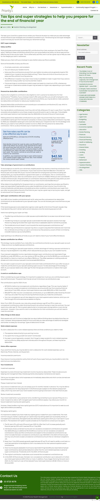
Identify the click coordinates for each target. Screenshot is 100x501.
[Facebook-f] (93, 2)
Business (82, 122)
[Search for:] (85, 38)
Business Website (55, 497)
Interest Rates (84, 147)
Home (25, 7)
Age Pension (83, 114)
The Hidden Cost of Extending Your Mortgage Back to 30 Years (87, 73)
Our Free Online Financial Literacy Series (45, 2)
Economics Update (85, 127)
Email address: (82, 49)
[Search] (95, 38)
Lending (82, 152)
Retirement (83, 160)
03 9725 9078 (10, 481)
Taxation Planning (19, 27)
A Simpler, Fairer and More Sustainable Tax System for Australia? (88, 91)
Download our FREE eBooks (10, 2)
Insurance (82, 145)
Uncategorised (31, 27)
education (82, 129)
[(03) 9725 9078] (78, 2)
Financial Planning (85, 140)
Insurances (53, 7)
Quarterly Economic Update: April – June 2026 (87, 85)
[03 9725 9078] (1, 481)
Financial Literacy (85, 137)
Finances (82, 135)
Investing (82, 150)
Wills (80, 170)
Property (82, 157)
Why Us (31, 7)
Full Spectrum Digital (70, 497)
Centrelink (82, 124)
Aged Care (83, 117)
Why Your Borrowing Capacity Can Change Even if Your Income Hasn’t (88, 80)
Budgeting (82, 119)
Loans (81, 155)
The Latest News (26, 2)
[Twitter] (97, 2)
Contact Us (94, 10)
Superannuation (66, 7)
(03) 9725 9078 (85, 2)
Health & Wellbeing (85, 142)
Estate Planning (84, 132)
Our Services (42, 7)
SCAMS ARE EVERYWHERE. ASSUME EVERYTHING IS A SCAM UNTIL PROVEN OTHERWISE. (87, 98)
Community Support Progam (86, 7)
